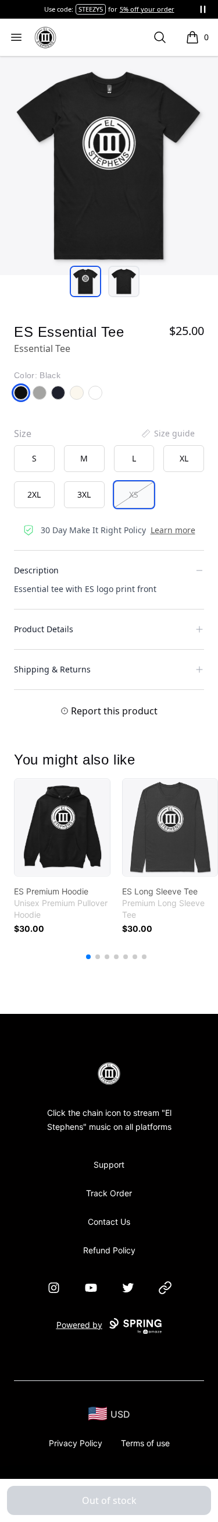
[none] (167, 433)
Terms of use (145, 1443)
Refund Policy (109, 1250)
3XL (84, 494)
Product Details (43, 629)
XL (184, 458)
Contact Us (109, 1222)
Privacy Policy (75, 1443)
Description (36, 570)
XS (133, 494)
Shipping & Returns (52, 669)
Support (109, 1164)
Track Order (109, 1193)
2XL (34, 494)
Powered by (79, 1325)
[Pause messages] (203, 9)
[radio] (34, 458)
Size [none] (22, 433)
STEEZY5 (90, 9)
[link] (62, 827)
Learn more (173, 529)
